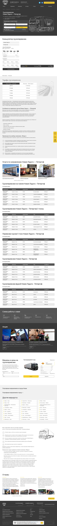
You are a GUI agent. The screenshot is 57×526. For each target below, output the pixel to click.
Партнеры (31, 514)
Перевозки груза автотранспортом (7, 511)
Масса (3, 65)
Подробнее (46, 376)
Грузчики (12, 65)
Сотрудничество (32, 511)
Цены (31, 509)
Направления (8, 9)
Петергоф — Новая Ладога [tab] (28, 83)
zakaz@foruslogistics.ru (14, 2)
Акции (31, 516)
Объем (8, 65)
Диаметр (16, 61)
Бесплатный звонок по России (49, 2)
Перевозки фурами (42, 509)
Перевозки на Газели (42, 511)
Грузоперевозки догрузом (6, 509)
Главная (4, 9)
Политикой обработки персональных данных (15, 29)
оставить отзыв (51, 498)
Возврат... (16, 65)
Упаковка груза (18, 515)
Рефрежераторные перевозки (20, 510)
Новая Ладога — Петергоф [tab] (11, 83)
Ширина (8, 61)
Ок (41, 522)
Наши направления (19, 516)
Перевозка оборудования (6, 514)
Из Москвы (40, 518)
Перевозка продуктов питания (6, 516)
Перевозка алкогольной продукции (21, 513)
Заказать (4, 348)
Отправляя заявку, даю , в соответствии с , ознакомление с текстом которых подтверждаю (15, 30)
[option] (39, 368)
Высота (12, 61)
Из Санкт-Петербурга (42, 516)
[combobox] (9, 56)
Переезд (3, 517)
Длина (3, 61)
